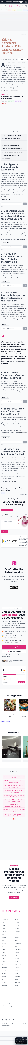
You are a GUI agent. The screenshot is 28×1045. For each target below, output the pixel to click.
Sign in (8, 656)
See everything (5, 721)
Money (17, 958)
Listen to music (18, 101)
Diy (16, 934)
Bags (3, 922)
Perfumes (17, 967)
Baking (17, 922)
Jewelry (17, 952)
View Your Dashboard (15, 651)
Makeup (4, 958)
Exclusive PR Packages (7, 1006)
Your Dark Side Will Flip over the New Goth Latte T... (14, 796)
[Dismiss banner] (25, 536)
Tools (16, 985)
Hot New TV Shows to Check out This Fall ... (14, 810)
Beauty (3, 925)
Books (3, 928)
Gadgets (4, 943)
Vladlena (5, 59)
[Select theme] (22, 5)
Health (3, 949)
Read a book (10, 101)
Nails (3, 964)
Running (4, 970)
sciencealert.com (11, 482)
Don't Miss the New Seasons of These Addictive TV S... (14, 815)
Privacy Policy (5, 1009)
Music (9, 10)
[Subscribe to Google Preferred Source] (10, 541)
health (4, 34)
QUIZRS (26, 105)
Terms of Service (6, 1012)
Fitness (17, 937)
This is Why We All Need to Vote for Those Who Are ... (14, 786)
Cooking (25, 10)
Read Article (14, 761)
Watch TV (4, 103)
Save (21, 59)
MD (16, 59)
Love (16, 955)
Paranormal (18, 964)
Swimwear (17, 976)
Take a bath (4, 101)
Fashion (4, 937)
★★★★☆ (23, 34)
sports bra (7, 351)
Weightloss (19, 10)
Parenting (4, 967)
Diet (3, 934)
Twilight (14, 10)
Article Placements (6, 1000)
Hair (16, 946)
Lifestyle (4, 955)
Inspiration (18, 949)
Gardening (18, 943)
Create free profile (14, 647)
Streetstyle (4, 10)
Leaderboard (5, 682)
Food (3, 940)
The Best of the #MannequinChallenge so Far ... (14, 805)
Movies (3, 961)
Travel (16, 979)
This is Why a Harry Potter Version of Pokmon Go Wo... (14, 791)
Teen (3, 979)
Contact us (4, 994)
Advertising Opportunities (8, 1003)
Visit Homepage (14, 897)
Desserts (17, 931)
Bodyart (17, 925)
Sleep (16, 973)
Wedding (17, 982)
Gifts (3, 946)
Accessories (5, 919)
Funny (16, 940)
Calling (8, 492)
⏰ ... (14, 819)
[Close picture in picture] (16, 1038)
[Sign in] (26, 6)
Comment (4, 531)
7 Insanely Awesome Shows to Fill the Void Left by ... (14, 777)
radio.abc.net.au (22, 432)
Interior (4, 952)
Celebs (17, 928)
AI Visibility (4, 997)
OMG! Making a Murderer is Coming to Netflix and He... (14, 781)
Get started (21, 682)
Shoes (16, 970)
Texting (3, 492)
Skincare (4, 973)
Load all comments (7, 510)
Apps (16, 919)
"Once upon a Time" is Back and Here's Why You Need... (14, 800)
